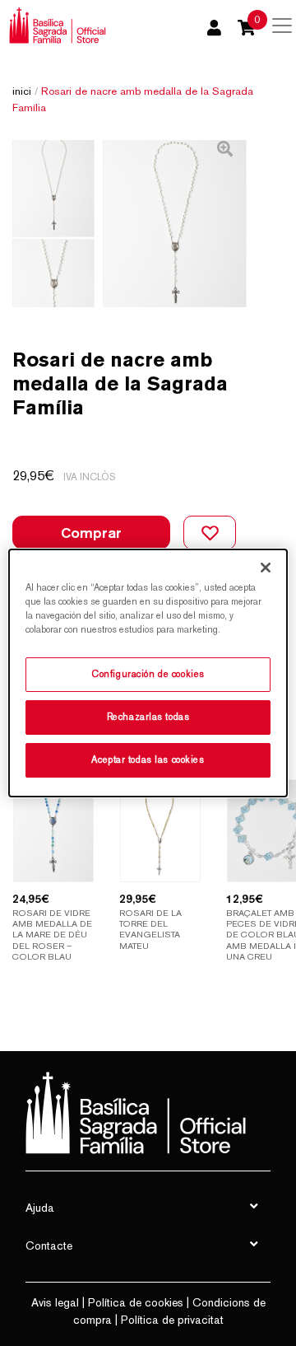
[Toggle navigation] (282, 25)
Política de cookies (135, 1302)
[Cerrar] (265, 567)
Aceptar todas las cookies (147, 759)
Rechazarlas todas (148, 716)
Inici (21, 91)
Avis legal (55, 1302)
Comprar (91, 532)
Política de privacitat (172, 1319)
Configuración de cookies (148, 674)
